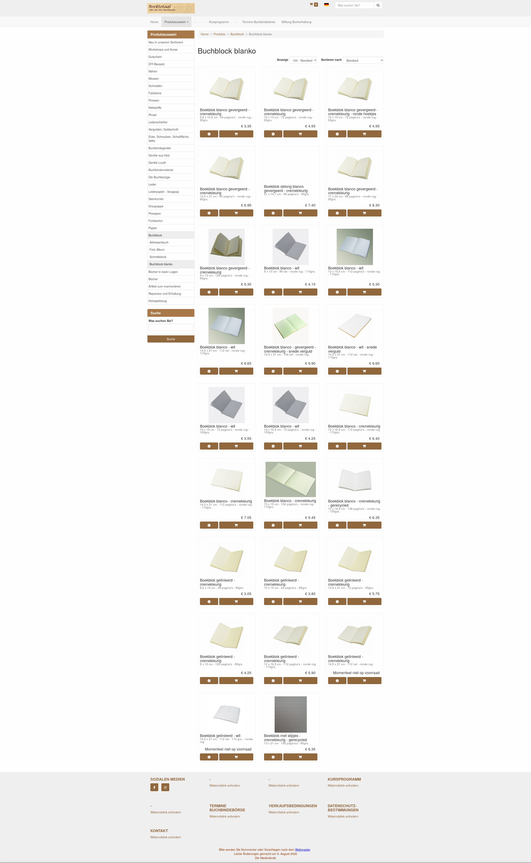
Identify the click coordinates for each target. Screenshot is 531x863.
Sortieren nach (331, 59)
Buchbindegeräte (160, 148)
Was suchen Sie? (161, 321)
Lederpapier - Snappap (164, 191)
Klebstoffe (155, 107)
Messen (154, 78)
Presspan (155, 213)
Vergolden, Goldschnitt (163, 129)
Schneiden (155, 86)
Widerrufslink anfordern (224, 785)
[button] (326, 4)
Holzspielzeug (158, 301)
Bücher (153, 279)
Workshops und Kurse (163, 49)
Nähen (153, 71)
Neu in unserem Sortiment (166, 42)
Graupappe (156, 206)
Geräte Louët (157, 162)
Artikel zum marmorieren (165, 286)
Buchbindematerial (161, 170)
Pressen (154, 100)
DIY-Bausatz (157, 64)
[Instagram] (165, 787)
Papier (153, 228)
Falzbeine (155, 93)
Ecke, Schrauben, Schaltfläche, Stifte (169, 138)
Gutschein (155, 57)
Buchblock (155, 235)
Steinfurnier (156, 199)
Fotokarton (156, 221)
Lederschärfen (158, 122)
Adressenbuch (159, 242)
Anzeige (282, 59)
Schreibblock (158, 257)
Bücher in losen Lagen (163, 272)
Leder (152, 184)
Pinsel (152, 115)
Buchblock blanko (161, 264)
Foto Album (157, 249)
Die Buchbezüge (159, 177)
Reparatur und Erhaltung (165, 293)
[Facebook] (154, 787)
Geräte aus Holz (159, 155)
